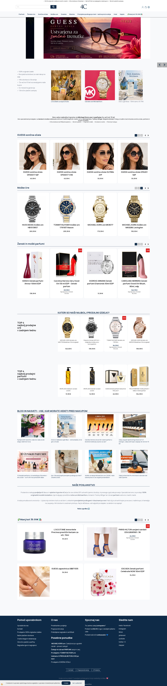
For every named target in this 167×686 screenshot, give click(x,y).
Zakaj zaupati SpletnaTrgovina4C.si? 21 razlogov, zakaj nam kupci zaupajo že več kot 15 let (134, 442)
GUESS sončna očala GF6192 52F (66, 173)
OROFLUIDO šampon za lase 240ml (68, 390)
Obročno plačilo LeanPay (26, 642)
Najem (122, 14)
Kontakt (20, 629)
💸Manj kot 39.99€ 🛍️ (135, 14)
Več (68, 376)
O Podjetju (96, 670)
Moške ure (54, 14)
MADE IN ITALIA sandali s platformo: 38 (65, 570)
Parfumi (21, 14)
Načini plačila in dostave (25, 635)
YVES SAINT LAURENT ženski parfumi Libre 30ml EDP (134, 282)
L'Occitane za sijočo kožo (60, 101)
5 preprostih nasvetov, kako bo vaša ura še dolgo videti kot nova (30, 441)
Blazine (72, 14)
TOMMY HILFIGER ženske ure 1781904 (116, 341)
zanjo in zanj (65, 649)
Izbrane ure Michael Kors (93, 101)
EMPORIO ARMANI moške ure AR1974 (66, 226)
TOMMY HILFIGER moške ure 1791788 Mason (33, 226)
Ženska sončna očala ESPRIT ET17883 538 (65, 531)
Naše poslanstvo (83, 485)
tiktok (121, 632)
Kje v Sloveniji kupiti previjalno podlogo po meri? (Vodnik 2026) (66, 476)
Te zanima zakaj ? (95, 626)
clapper (121, 645)
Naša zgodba (82, 509)
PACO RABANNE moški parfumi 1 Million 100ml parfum (139, 390)
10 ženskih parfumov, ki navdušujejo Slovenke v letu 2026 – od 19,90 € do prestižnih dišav (32, 476)
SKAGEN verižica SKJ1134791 (132, 529)
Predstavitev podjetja (58, 626)
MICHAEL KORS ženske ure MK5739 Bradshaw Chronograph (68, 341)
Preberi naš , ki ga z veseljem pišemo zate (100, 630)
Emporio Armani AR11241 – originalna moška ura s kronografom (92, 342)
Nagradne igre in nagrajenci (27, 645)
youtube (122, 639)
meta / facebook (125, 625)
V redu (66, 683)
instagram (122, 629)
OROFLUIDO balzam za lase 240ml (92, 390)
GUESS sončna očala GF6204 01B (134, 173)
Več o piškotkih (77, 683)
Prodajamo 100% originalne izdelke (29, 632)
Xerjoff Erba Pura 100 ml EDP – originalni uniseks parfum (66, 282)
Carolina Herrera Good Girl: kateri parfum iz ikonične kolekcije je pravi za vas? (98, 441)
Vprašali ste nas (23, 626)
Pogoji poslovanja (57, 629)
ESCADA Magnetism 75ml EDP (133, 568)
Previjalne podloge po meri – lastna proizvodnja (94, 14)
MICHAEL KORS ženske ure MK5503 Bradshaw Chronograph (139, 341)
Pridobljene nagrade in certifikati (62, 632)
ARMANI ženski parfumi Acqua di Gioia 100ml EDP (33, 282)
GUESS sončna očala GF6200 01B (32, 173)
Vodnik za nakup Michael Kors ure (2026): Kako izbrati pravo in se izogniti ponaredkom (100, 476)
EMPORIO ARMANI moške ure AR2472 (100, 226)
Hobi (115, 14)
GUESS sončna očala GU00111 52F (100, 173)
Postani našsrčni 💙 (96, 635)
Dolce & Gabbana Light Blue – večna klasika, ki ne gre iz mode (66, 441)
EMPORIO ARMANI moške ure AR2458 (134, 226)
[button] (148, 135)
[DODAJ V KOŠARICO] (32, 159)
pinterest (122, 635)
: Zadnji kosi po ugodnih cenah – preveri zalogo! (66, 644)
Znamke (63, 14)
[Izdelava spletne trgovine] (90, 684)
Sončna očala (43, 14)
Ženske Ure (31, 14)
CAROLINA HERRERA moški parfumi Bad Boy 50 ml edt (100, 282)
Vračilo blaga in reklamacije (26, 639)
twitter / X (122, 642)
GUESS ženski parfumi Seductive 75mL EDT (115, 390)
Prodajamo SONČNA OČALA (61, 662)
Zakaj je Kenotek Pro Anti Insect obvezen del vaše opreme (133, 476)
